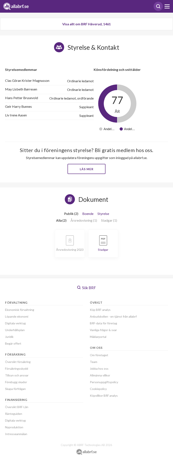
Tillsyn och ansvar (16, 375)
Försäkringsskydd (16, 368)
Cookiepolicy (98, 389)
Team (93, 362)
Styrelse (103, 214)
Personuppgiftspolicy (104, 382)
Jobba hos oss (99, 368)
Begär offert (13, 343)
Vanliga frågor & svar (103, 330)
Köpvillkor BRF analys (104, 395)
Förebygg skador (16, 382)
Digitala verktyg (15, 323)
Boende (87, 214)
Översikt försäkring (18, 362)
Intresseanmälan (16, 434)
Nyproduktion (14, 427)
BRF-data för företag (103, 323)
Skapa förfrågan (15, 389)
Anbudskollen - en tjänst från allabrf (113, 316)
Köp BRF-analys (100, 309)
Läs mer (86, 169)
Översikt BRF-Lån (16, 407)
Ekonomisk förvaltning (19, 309)
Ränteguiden (13, 413)
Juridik (9, 336)
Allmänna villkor (100, 375)
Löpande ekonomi (16, 316)
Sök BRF (88, 287)
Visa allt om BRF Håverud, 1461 (86, 24)
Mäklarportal (98, 336)
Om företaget (99, 355)
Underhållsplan (15, 330)
